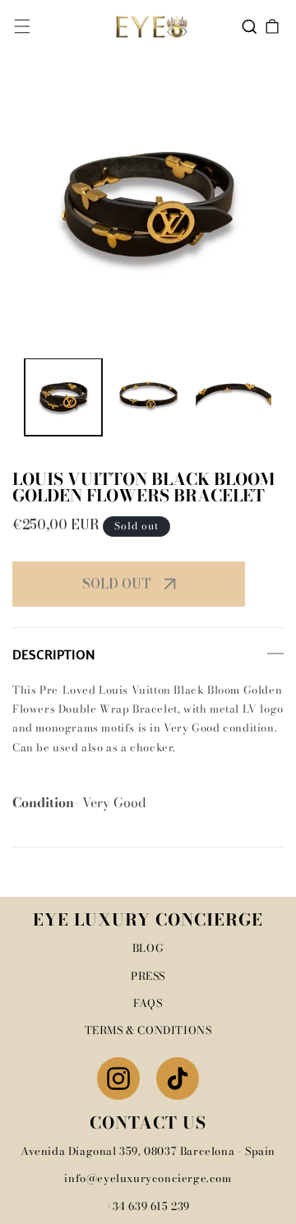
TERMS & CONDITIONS (148, 1030)
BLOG (148, 948)
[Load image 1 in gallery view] (63, 397)
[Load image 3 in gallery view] (233, 397)
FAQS (147, 1003)
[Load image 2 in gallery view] (148, 397)
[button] (22, 26)
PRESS (148, 976)
